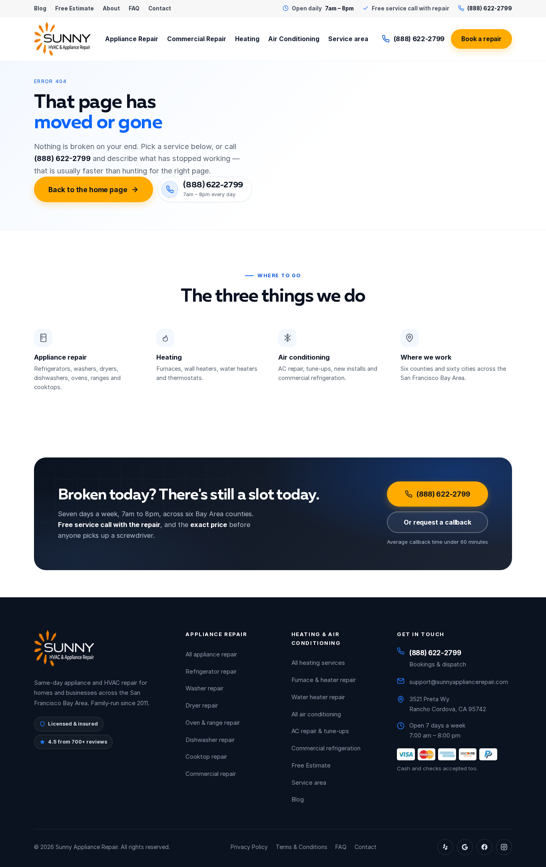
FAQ (134, 8)
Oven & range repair (212, 722)
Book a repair (481, 39)
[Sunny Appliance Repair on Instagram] (504, 847)
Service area (348, 39)
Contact (159, 8)
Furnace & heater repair (323, 680)
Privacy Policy (249, 846)
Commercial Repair (196, 39)
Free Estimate (74, 8)
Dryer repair (201, 705)
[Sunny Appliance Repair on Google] (465, 847)
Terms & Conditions (301, 846)
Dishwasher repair (210, 740)
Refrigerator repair (211, 671)
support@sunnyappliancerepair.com (458, 682)
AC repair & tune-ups (320, 731)
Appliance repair (60, 357)
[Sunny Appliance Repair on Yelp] (445, 847)
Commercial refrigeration (326, 748)
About (111, 8)
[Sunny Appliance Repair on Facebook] (484, 847)
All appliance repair (211, 654)
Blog (40, 8)
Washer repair (204, 688)
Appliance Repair (131, 39)
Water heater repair (318, 697)
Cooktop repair (206, 756)
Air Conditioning (293, 39)
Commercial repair (210, 774)
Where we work (426, 357)
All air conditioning (316, 714)
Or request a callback (437, 522)
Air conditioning (304, 357)
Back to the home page (87, 189)
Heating (247, 39)
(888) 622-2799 (419, 39)
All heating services (318, 662)
